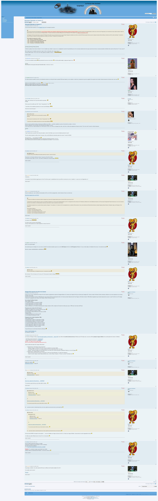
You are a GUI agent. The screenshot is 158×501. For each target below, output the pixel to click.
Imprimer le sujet (153, 17)
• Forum (3, 17)
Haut (155, 56)
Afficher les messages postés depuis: (79, 481)
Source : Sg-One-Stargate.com (30, 331)
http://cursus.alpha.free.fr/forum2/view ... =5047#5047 (34, 380)
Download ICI (40, 338)
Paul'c (28, 242)
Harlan (28, 25)
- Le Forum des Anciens (95, 498)
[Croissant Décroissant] (100, 481)
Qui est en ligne (28, 489)
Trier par (91, 481)
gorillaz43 (28, 175)
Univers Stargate (33, 17)
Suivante (154, 481)
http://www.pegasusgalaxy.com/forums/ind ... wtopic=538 (47, 336)
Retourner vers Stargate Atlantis (30, 486)
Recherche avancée (153, 14)
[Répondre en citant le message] (123, 24)
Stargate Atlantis (39, 17)
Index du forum (28, 17)
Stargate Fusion (42, 27)
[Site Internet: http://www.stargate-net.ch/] (128, 188)
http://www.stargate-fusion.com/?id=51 (32, 195)
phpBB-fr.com (92, 496)
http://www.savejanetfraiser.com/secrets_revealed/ (36, 446)
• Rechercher (4, 19)
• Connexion (4, 21)
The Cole (28, 111)
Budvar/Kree (29, 58)
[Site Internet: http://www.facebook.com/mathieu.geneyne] (128, 45)
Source (26, 472)
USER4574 (28, 131)
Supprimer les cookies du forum (136, 494)
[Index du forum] (79, 15)
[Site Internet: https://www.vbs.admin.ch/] (128, 264)
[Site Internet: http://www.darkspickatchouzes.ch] (128, 147)
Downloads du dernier (29, 363)
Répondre (26, 21)
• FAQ (3, 18)
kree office (28, 98)
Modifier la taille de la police (155, 17)
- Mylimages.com (94, 497)
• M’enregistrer (4, 20)
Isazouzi (28, 77)
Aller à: (140, 486)
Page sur (152, 22)
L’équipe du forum (128, 494)
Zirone (28, 360)
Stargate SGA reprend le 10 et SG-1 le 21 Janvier (35, 291)
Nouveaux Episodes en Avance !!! (34, 20)
